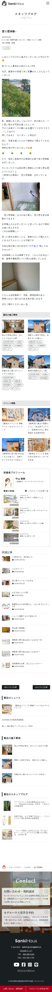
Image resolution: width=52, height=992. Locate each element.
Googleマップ (26, 951)
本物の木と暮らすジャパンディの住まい (30, 774)
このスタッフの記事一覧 (37, 491)
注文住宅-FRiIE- (8, 342)
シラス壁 (6, 40)
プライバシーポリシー (26, 971)
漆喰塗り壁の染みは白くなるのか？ (26, 652)
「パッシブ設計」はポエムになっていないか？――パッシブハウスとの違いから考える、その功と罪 (31, 833)
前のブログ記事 (10, 687)
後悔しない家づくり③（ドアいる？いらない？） (33, 512)
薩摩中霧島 (14, 40)
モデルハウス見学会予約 (39, 989)
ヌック (5, 388)
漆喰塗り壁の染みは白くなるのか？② (27, 640)
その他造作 (18, 345)
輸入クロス (33, 378)
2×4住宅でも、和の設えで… (23, 557)
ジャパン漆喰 (37, 40)
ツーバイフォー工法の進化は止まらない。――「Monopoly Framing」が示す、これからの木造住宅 (31, 804)
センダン (23, 40)
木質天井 (17, 381)
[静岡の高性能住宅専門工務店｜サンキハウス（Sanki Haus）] (13, 4)
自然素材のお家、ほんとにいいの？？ (27, 663)
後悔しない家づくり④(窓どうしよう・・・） (31, 499)
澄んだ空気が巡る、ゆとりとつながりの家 (31, 746)
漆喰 (13, 43)
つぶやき (6, 48)
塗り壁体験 (6, 43)
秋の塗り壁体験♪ (18, 628)
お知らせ (15, 517)
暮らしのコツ (14, 505)
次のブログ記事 (41, 687)
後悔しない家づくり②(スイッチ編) (32, 523)
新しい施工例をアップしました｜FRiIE (17, 726)
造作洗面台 (7, 385)
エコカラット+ (18, 569)
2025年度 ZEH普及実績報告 (13, 720)
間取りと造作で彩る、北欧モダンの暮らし (31, 760)
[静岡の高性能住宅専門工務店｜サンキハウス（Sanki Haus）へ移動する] (4, 867)
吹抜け (19, 342)
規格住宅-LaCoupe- (35, 342)
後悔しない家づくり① (27, 536)
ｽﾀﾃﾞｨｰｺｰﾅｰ (7, 349)
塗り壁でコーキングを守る (22, 581)
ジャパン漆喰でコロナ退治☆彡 (24, 616)
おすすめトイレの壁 (20, 593)
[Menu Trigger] (48, 3)
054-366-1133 (28, 954)
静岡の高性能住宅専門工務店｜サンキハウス (29, 981)
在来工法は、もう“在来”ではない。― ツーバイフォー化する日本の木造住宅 (32, 817)
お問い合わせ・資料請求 (13, 989)
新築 (29, 40)
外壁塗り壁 (7, 345)
